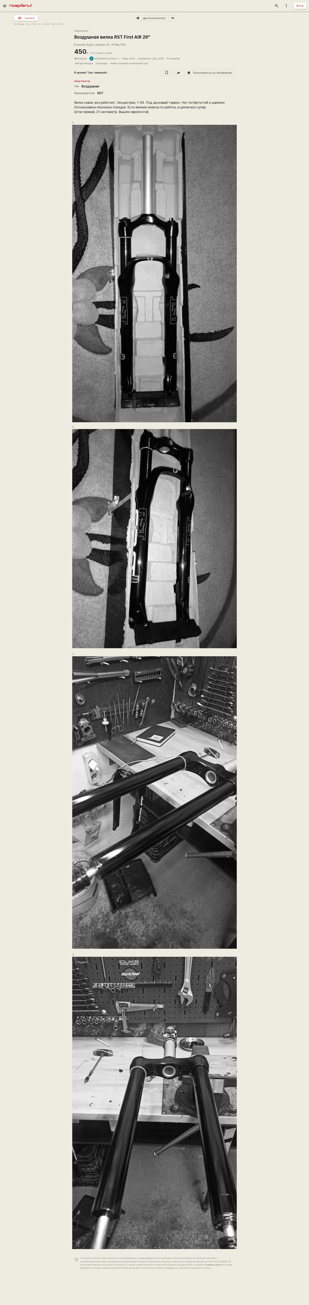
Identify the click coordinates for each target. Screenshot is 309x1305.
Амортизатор (81, 30)
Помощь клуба (213, 1264)
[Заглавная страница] (20, 2)
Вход (300, 5)
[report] (209, 72)
